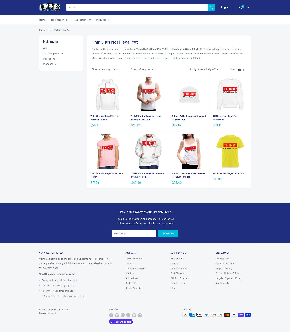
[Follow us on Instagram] (123, 315)
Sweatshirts (131, 278)
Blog (173, 287)
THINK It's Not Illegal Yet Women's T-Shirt (106, 175)
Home (42, 19)
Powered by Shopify (48, 313)
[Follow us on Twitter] (117, 315)
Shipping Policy (224, 268)
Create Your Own (134, 287)
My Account (177, 258)
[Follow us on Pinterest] (128, 315)
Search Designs (133, 258)
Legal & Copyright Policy (229, 278)
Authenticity (222, 283)
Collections (82, 19)
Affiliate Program (180, 278)
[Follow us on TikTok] (140, 315)
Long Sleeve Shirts (135, 268)
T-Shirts (129, 263)
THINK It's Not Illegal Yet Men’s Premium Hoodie (105, 118)
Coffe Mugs (131, 283)
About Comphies (179, 268)
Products (101, 19)
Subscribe (168, 233)
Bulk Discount (178, 273)
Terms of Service (225, 263)
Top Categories (59, 19)
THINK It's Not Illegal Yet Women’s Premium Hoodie (147, 175)
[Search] (211, 7)
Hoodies (129, 273)
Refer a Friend (178, 283)
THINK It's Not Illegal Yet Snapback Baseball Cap (189, 118)
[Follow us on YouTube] (134, 315)
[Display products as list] (244, 69)
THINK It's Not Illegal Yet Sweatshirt (225, 118)
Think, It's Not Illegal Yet (58, 30)
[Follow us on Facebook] (111, 315)
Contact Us (176, 263)
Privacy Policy (223, 258)
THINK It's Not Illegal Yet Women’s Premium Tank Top (188, 175)
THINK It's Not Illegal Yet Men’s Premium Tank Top (146, 118)
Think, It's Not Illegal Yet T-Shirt (228, 173)
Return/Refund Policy (227, 273)
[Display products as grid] (239, 69)
